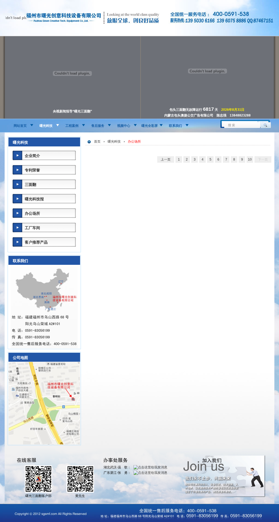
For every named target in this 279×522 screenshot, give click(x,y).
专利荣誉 (32, 170)
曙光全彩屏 (149, 126)
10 (250, 159)
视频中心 (123, 126)
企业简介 (32, 155)
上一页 (166, 159)
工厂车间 (32, 228)
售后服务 (97, 126)
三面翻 (30, 184)
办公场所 (32, 213)
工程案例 (71, 126)
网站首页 (20, 126)
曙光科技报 (34, 199)
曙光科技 (46, 126)
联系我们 (175, 126)
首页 (97, 141)
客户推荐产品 (36, 242)
